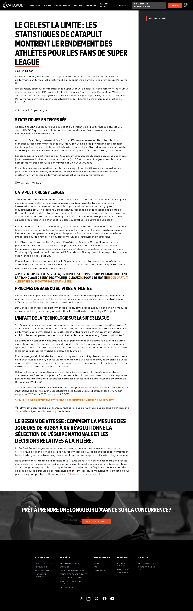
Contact (123, 5)
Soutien (78, 5)
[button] (96, 521)
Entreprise (90, 5)
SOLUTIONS (42, 557)
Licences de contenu (40, 575)
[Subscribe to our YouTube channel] (112, 598)
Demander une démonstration (142, 5)
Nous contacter (146, 563)
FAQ (95, 567)
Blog (96, 563)
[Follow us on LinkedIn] (88, 599)
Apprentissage (62, 5)
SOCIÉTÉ (65, 557)
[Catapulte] (14, 5)
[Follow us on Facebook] (104, 599)
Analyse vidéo (42, 571)
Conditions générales (71, 578)
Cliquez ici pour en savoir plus (85, 474)
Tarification (99, 571)
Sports (47, 5)
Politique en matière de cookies (71, 583)
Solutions (35, 5)
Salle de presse (104, 5)
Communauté (123, 573)
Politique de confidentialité (73, 574)
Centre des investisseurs (72, 571)
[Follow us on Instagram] (81, 599)
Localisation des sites (146, 568)
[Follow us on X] (96, 598)
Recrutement (41, 567)
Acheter (175, 5)
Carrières (64, 567)
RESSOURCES (102, 557)
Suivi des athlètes (43, 563)
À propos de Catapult (70, 563)
